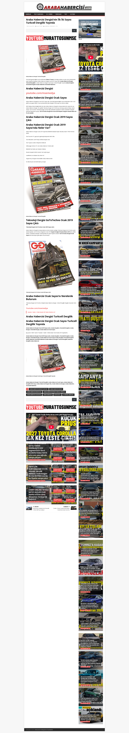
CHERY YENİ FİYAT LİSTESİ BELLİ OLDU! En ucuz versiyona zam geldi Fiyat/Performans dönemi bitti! (90, 178)
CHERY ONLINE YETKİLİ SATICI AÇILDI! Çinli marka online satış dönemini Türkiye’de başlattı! (39, 494)
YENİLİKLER (58, 14)
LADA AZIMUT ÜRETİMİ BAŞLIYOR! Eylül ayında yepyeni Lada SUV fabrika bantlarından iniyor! (91, 625)
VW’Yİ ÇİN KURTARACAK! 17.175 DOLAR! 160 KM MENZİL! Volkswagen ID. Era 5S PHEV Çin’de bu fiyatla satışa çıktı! (38, 472)
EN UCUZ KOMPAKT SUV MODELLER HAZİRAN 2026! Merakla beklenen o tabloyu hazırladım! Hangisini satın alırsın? (89, 680)
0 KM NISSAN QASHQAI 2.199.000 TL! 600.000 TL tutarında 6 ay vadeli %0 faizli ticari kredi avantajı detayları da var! (90, 197)
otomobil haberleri (68, 394)
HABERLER (28, 14)
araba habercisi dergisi (56, 389)
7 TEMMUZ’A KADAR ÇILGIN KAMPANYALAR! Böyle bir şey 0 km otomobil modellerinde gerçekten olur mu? (90, 551)
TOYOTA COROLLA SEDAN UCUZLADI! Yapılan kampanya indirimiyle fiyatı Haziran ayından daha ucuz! (90, 326)
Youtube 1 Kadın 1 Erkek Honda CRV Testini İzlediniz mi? (41, 312)
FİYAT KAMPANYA (38, 14)
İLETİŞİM (72, 14)
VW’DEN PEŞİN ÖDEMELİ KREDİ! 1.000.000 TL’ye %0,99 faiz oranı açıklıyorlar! (90, 252)
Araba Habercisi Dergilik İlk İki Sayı (39, 389)
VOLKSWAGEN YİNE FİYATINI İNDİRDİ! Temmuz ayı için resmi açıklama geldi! (90, 458)
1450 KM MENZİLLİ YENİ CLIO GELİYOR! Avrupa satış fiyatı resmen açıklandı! (89, 699)
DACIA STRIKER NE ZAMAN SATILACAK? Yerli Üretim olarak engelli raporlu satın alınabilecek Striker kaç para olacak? (91, 103)
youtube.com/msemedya (40, 93)
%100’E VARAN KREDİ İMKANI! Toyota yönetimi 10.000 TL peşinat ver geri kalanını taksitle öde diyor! (91, 662)
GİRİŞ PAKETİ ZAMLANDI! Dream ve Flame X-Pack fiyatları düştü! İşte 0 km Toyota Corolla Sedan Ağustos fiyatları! (90, 122)
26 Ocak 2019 (31, 26)
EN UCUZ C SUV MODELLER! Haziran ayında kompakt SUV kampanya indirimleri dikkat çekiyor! (89, 606)
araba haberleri (48, 394)
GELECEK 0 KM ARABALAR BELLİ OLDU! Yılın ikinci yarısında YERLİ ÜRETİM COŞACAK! (90, 272)
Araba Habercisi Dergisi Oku (34, 392)
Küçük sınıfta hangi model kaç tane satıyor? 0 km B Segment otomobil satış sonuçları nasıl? (90, 438)
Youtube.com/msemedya (37, 308)
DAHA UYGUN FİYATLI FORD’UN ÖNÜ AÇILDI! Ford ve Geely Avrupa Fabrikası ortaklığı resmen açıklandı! (90, 215)
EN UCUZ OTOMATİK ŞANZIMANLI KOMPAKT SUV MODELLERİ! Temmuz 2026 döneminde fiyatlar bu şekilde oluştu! (90, 419)
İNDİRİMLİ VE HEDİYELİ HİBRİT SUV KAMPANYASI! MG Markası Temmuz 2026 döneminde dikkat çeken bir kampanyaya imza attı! (91, 290)
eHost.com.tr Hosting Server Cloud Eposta (44, 729)
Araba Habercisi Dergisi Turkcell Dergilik (54, 392)
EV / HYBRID (49, 14)
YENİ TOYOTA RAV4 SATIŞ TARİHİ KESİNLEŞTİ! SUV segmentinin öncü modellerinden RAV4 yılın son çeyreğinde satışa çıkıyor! (38, 450)
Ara (74, 30)
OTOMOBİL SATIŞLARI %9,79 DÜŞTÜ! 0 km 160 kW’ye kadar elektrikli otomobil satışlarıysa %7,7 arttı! (90, 513)
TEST (65, 14)
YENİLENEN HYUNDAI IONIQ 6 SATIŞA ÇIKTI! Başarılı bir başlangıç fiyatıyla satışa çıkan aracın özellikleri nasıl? (90, 233)
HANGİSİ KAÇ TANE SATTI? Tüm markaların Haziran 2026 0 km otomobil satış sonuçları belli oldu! (90, 494)
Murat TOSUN (39, 26)
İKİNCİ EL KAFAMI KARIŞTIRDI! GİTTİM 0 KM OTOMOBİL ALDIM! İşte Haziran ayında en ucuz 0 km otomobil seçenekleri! (91, 569)
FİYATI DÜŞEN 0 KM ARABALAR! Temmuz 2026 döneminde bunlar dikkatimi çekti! (90, 383)
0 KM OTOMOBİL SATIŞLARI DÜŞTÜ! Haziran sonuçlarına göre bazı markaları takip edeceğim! (91, 531)
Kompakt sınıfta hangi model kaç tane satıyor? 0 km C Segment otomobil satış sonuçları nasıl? (90, 401)
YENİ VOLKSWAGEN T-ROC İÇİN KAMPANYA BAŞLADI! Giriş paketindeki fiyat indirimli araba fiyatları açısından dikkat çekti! (90, 717)
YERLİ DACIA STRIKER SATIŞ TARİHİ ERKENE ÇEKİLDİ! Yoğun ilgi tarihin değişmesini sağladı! (91, 309)
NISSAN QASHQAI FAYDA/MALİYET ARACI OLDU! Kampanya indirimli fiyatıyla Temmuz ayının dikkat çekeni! (90, 476)
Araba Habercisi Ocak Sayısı (34, 394)
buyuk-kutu (57, 394)
